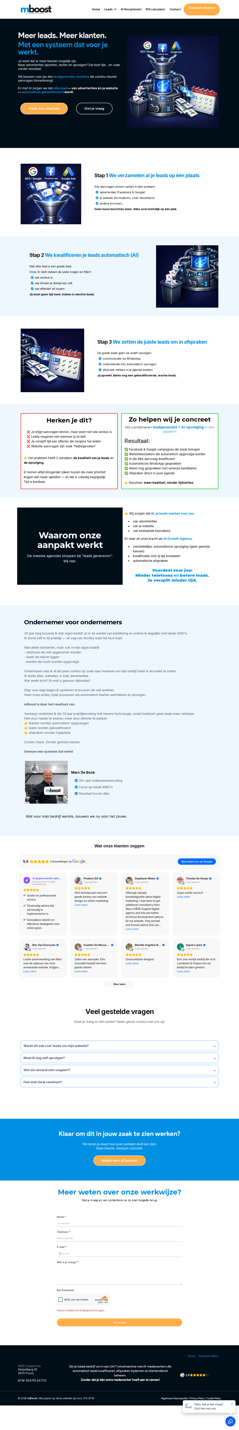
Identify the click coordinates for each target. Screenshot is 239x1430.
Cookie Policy (213, 1398)
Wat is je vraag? (68, 1262)
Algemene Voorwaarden (174, 1398)
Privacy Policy (197, 1398)
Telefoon (63, 1231)
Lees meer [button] (81, 904)
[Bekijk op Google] (78, 880)
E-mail (62, 1246)
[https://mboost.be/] (36, 9)
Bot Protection (65, 1290)
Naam (61, 1216)
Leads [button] (108, 9)
